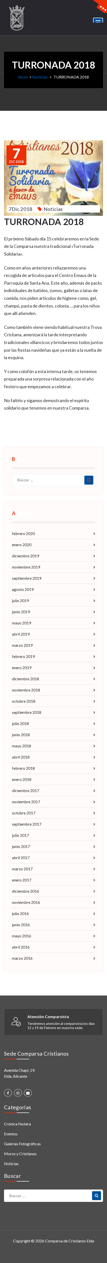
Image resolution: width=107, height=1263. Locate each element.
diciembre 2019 (25, 555)
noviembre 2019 (26, 567)
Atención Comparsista (48, 1016)
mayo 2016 (21, 935)
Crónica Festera (17, 1123)
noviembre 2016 (26, 902)
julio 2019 (20, 600)
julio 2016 (20, 913)
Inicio (23, 77)
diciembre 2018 (25, 678)
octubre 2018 (23, 701)
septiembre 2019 (26, 578)
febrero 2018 (23, 768)
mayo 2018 (21, 745)
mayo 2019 (21, 622)
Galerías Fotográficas (22, 1143)
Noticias (40, 77)
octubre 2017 (23, 812)
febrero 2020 (23, 533)
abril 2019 (21, 634)
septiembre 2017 (26, 824)
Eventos (11, 1133)
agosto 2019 (23, 589)
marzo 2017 (22, 868)
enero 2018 (21, 779)
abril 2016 (21, 947)
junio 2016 (21, 924)
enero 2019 (21, 667)
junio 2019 (21, 611)
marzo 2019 (22, 645)
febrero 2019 (23, 656)
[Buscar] (88, 480)
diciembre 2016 (25, 891)
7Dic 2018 (20, 209)
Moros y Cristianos (20, 1153)
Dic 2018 (16, 155)
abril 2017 (21, 857)
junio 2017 (21, 846)
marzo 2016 (22, 958)
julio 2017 (20, 835)
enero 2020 (21, 544)
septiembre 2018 (26, 712)
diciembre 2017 (25, 790)
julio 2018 (20, 723)
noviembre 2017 (26, 801)
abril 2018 (21, 757)
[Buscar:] (53, 480)
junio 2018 (21, 734)
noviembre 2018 (26, 690)
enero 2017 (21, 880)
